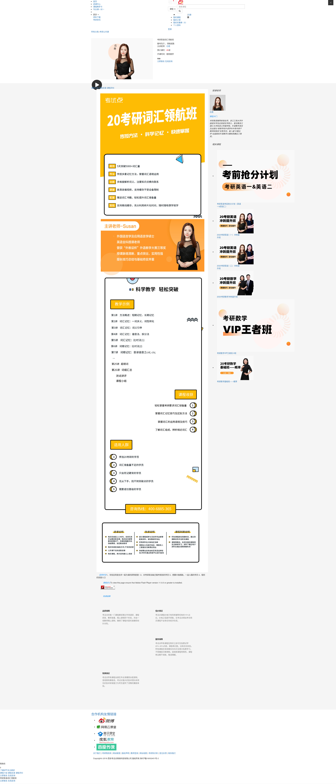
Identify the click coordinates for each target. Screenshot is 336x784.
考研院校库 (106, 753)
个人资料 (177, 25)
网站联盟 (116, 753)
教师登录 (134, 753)
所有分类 (95, 31)
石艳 (168, 46)
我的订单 (177, 19)
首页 (95, 1)
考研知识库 (153, 753)
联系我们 (172, 753)
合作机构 (97, 714)
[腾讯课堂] (106, 733)
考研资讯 (97, 19)
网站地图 (143, 753)
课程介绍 (95, 87)
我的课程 (177, 17)
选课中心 (97, 4)
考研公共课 (104, 31)
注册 (189, 14)
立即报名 (161, 61)
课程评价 (110, 87)
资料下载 (97, 17)
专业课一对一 (98, 9)
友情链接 (110, 714)
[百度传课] (106, 747)
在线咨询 (168, 61)
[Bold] (179, 11)
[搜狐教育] (106, 740)
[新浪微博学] (106, 720)
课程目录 (103, 87)
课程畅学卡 (97, 6)
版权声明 (125, 753)
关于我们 (97, 753)
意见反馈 (163, 753)
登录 (170, 29)
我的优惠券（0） (180, 22)
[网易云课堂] (106, 726)
